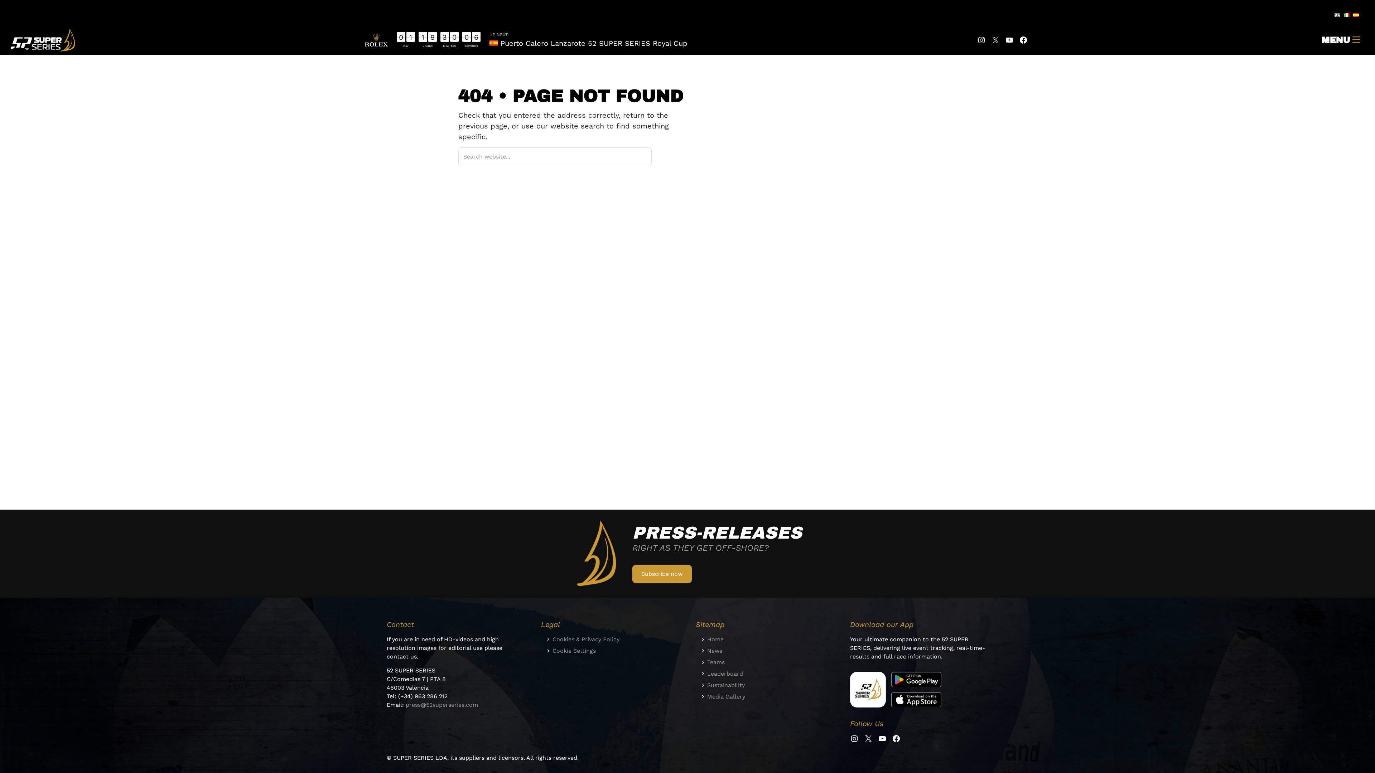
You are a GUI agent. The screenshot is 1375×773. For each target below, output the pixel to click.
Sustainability (726, 685)
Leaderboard (725, 673)
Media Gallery (726, 696)
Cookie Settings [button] (574, 650)
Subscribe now (661, 573)
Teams (716, 662)
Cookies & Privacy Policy (586, 639)
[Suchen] (636, 156)
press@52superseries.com (442, 704)
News (714, 650)
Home (715, 639)
